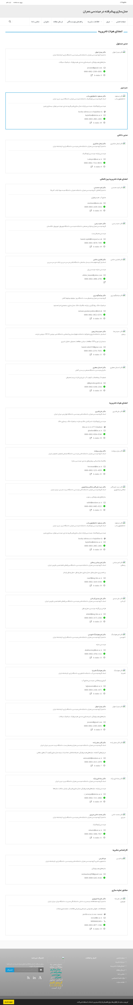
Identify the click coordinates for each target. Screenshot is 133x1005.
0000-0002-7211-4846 (93, 798)
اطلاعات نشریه (93, 22)
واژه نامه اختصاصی (118, 978)
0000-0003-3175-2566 (93, 618)
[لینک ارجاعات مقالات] (91, 75)
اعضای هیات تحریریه (117, 966)
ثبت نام (8, 2)
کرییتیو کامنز (56, 982)
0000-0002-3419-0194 (93, 582)
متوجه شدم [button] (9, 1001)
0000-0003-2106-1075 (93, 690)
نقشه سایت (121, 982)
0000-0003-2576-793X (93, 351)
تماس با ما (35, 22)
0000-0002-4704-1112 (93, 654)
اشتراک (9, 970)
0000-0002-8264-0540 (93, 434)
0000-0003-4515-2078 (93, 762)
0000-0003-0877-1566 (93, 925)
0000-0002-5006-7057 (93, 834)
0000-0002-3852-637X (93, 315)
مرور (108, 22)
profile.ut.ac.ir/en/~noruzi (92, 914)
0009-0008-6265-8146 (93, 878)
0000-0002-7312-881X (93, 163)
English (123, 2)
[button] (75, 1002)
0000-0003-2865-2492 (93, 119)
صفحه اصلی (120, 22)
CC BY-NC (56, 985)
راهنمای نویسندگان (75, 22)
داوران (46, 22)
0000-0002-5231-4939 (93, 470)
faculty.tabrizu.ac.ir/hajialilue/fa (90, 112)
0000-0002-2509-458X (93, 71)
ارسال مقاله (58, 22)
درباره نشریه (120, 962)
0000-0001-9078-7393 (93, 243)
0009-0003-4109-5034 (93, 207)
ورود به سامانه (18, 2)
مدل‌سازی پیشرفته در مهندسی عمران (105, 11)
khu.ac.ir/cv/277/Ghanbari (92, 427)
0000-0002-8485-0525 (93, 506)
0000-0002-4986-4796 (93, 279)
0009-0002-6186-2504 (93, 387)
